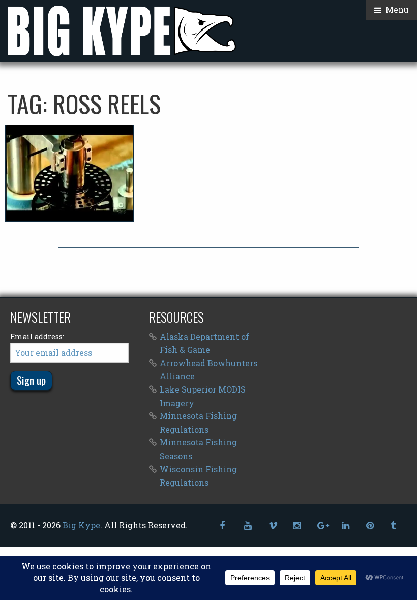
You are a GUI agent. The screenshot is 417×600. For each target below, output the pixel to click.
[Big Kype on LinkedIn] (346, 525)
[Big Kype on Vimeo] (272, 525)
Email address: (37, 336)
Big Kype (81, 525)
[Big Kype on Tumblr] (394, 525)
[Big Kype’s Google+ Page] (321, 525)
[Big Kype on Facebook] (224, 525)
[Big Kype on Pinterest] (370, 525)
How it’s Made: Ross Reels (70, 173)
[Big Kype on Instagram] (297, 525)
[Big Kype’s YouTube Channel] (248, 525)
